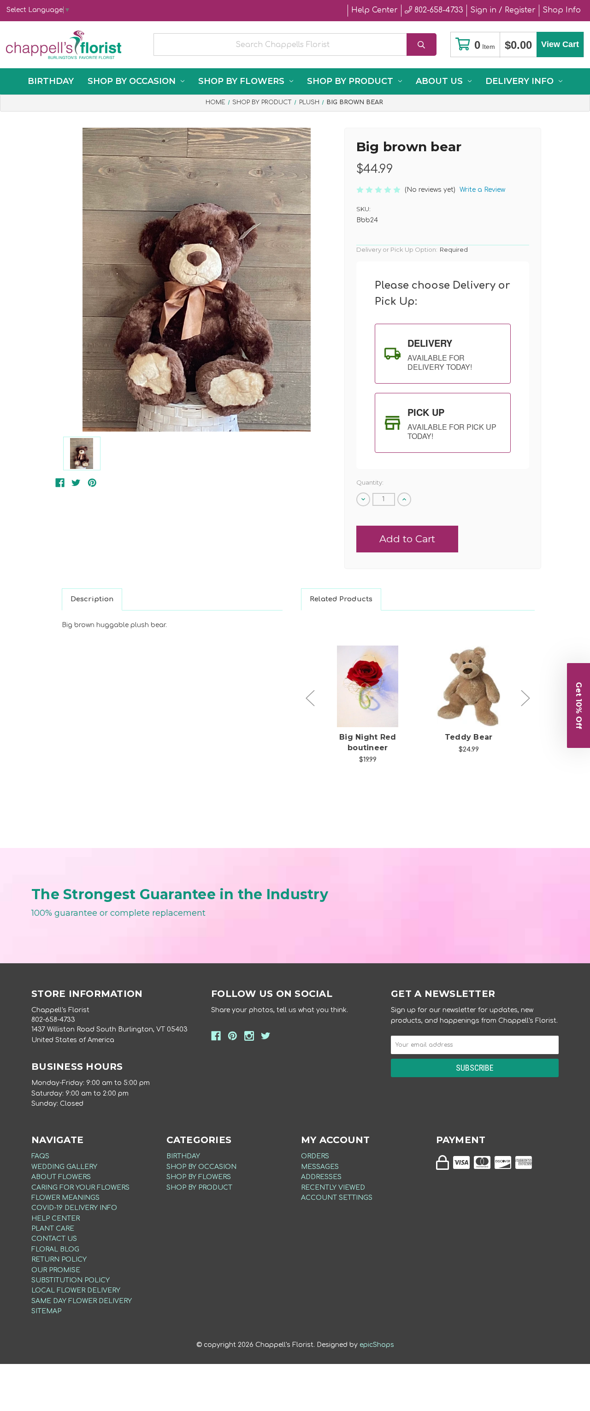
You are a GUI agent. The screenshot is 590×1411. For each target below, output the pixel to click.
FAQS (40, 1156)
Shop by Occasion (132, 81)
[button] (578, 705)
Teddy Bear (469, 737)
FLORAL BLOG (55, 1249)
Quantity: (370, 482)
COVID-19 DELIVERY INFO (74, 1207)
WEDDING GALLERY (64, 1166)
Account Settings (336, 1197)
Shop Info (562, 10)
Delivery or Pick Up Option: (412, 249)
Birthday (51, 81)
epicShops (377, 1344)
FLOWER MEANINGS (65, 1197)
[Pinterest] (92, 482)
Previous (310, 698)
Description (92, 599)
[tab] (443, 354)
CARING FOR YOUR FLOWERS (80, 1187)
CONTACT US (54, 1238)
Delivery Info (519, 81)
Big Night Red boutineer (367, 742)
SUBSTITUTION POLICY (70, 1280)
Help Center (374, 10)
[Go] (422, 44)
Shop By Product (350, 81)
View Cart (560, 44)
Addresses (321, 1177)
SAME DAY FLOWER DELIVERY (81, 1301)
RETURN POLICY (59, 1259)
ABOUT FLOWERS (61, 1177)
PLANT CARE (52, 1228)
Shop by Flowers (241, 81)
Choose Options (373, 701)
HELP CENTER (55, 1218)
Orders (315, 1156)
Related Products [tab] (341, 599)
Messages (320, 1166)
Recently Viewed (333, 1187)
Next (525, 698)
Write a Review (482, 189)
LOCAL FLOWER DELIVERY (75, 1290)
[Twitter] (76, 482)
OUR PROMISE (55, 1270)
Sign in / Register (503, 10)
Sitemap (46, 1311)
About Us (439, 81)
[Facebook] (60, 482)
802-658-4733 (437, 10)
